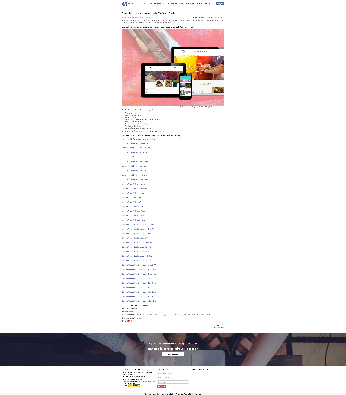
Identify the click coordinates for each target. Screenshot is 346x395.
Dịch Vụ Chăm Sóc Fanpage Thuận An (137, 233)
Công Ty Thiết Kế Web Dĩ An (133, 156)
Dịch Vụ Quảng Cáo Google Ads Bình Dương (140, 265)
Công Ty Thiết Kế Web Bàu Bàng (135, 170)
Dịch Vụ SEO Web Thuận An (133, 192)
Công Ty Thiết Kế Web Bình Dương (136, 143)
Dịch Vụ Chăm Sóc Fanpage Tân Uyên (137, 242)
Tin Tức (199, 4)
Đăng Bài (220, 4)
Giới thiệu (148, 4)
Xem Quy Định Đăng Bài (215, 17)
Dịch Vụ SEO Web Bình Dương (134, 183)
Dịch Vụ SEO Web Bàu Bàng (133, 210)
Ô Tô (167, 4)
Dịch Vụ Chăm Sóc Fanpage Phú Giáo (137, 256)
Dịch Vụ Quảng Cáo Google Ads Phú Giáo (138, 296)
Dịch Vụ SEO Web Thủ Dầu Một (134, 188)
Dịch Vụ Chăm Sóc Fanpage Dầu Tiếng (137, 260)
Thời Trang (190, 4)
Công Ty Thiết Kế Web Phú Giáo (135, 174)
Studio (181, 4)
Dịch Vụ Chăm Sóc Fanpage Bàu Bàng (137, 251)
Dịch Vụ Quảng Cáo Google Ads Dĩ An (137, 278)
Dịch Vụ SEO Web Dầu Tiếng (133, 219)
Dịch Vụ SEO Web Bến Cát (132, 206)
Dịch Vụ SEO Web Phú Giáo (133, 215)
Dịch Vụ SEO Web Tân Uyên (133, 201)
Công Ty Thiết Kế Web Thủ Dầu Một (136, 147)
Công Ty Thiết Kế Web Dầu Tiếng (135, 179)
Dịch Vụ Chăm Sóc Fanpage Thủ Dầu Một (138, 229)
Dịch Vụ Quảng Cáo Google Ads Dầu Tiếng (139, 301)
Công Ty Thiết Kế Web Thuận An (135, 152)
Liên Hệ (207, 4)
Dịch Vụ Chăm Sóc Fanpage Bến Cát (136, 247)
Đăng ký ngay (173, 354)
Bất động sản (159, 4)
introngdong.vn (128, 388)
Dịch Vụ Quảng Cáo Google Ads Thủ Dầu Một (140, 269)
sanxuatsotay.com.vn (129, 391)
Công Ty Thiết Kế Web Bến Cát (134, 165)
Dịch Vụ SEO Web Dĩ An (131, 197)
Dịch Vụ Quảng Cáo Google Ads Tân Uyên (139, 283)
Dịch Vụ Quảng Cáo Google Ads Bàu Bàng (139, 292)
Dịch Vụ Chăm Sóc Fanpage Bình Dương (138, 224)
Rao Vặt (174, 4)
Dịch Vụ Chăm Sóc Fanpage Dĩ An (135, 238)
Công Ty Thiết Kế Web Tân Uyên (135, 161)
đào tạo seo (151, 382)
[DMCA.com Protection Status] (134, 385)
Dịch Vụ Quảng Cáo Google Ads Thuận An (139, 274)
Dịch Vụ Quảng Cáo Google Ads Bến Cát (138, 287)
